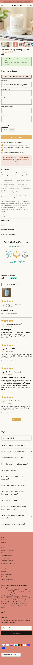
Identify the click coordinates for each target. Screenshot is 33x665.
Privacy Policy (5, 558)
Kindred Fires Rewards (7, 553)
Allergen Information (7, 555)
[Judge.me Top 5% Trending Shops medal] (25, 254)
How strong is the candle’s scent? (13, 452)
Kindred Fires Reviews (7, 550)
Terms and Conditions (7, 560)
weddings (16, 596)
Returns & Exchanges (7, 229)
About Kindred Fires (6, 545)
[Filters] (3, 284)
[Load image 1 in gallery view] (16, 24)
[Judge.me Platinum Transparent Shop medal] (8, 254)
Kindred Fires (8, 659)
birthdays (24, 596)
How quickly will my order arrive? (13, 485)
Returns (3, 542)
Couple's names (5, 97)
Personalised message (7, 106)
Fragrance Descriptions (8, 234)
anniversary (9, 596)
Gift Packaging (5, 220)
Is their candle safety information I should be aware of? (13, 507)
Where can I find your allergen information (12, 516)
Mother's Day (21, 598)
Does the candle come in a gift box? (14, 464)
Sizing (3, 216)
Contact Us (4, 571)
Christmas (14, 606)
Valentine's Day (12, 598)
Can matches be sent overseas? (13, 524)
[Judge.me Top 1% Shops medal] (16, 254)
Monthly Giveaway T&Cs (8, 563)
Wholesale (4, 577)
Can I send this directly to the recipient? (12, 477)
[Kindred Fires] (16, 5)
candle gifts (12, 590)
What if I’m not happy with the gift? (14, 500)
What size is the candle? (10, 470)
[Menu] (2, 5)
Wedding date (5, 115)
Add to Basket (16, 137)
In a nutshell (5, 169)
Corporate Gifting (6, 574)
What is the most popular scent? (13, 445)
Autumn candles (22, 606)
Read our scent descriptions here (16, 76)
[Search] (6, 5)
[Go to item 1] (6, 292)
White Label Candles (7, 579)
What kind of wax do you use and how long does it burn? (13, 492)
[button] (5, 52)
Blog (2, 547)
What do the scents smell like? (12, 458)
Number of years (5, 89)
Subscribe (16, 633)
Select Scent (4, 80)
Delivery (3, 225)
